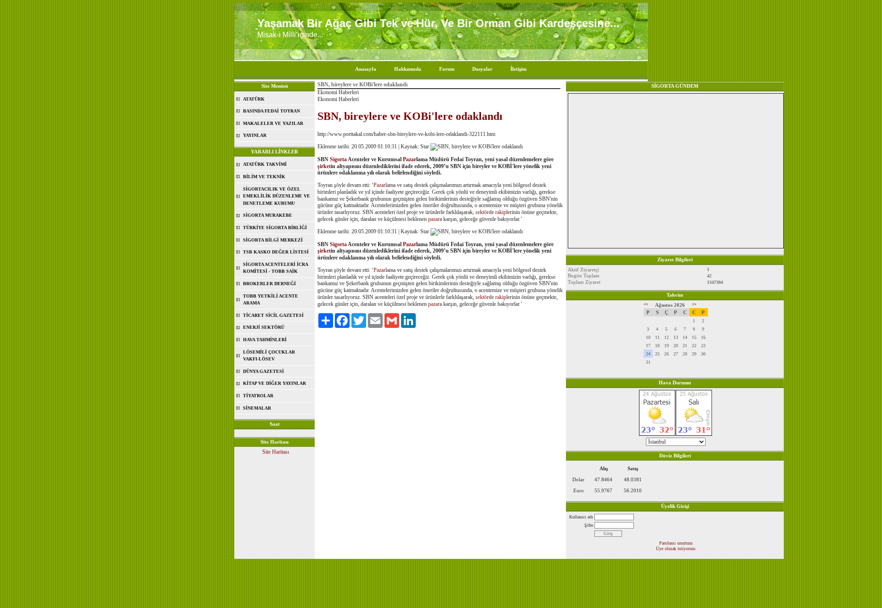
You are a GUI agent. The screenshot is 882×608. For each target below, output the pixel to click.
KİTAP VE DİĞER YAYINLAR (274, 383)
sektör (482, 212)
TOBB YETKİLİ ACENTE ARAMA (270, 299)
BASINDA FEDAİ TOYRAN (271, 110)
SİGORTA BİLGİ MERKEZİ (273, 239)
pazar (434, 219)
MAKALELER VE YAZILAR (273, 123)
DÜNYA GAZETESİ (263, 371)
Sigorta (338, 159)
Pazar (409, 159)
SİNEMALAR (257, 408)
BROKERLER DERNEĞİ (269, 283)
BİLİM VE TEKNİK (264, 176)
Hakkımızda (407, 69)
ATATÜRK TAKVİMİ (265, 164)
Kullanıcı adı (581, 516)
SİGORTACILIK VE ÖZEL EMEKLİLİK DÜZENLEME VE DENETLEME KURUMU (276, 196)
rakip (500, 212)
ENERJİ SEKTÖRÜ (263, 327)
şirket (324, 166)
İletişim (518, 69)
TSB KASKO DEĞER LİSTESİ (276, 251)
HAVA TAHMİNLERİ (265, 339)
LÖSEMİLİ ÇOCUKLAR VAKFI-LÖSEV (269, 355)
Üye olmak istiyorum (675, 548)
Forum (446, 69)
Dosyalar (482, 69)
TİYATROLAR (258, 395)
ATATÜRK (254, 98)
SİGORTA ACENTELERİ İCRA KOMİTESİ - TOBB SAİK (275, 268)
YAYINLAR (254, 135)
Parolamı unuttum (676, 543)
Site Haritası (275, 452)
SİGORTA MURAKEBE (267, 215)
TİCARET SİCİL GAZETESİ (273, 315)
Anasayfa (365, 69)
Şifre (588, 525)
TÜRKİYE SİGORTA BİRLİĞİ (275, 227)
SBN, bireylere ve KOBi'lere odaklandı (410, 116)
